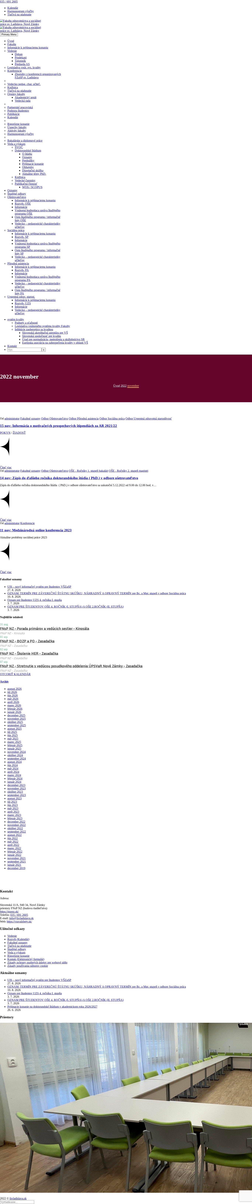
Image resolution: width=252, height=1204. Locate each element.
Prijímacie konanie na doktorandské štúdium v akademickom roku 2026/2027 (52, 1006)
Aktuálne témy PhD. (34, 173)
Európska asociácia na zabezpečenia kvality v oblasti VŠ (55, 342)
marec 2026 (14, 705)
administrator (12, 418)
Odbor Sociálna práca (112, 418)
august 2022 (14, 835)
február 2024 (14, 778)
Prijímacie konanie (33, 163)
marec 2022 (14, 848)
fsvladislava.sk (18, 1198)
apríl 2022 (13, 844)
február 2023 (14, 818)
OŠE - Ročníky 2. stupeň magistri (128, 470)
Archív (4, 681)
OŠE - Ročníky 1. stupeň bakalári (88, 470)
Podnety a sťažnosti (26, 322)
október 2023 (15, 791)
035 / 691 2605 (9, 1)
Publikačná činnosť (26, 183)
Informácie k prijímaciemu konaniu (27, 47)
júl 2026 (12, 692)
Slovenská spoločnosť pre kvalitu (41, 336)
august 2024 (14, 761)
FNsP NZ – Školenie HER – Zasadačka (29, 653)
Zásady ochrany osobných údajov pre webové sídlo (37, 962)
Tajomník (20, 60)
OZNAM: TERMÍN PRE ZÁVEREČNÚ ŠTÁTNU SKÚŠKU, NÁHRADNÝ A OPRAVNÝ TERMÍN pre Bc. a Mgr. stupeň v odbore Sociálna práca (96, 593)
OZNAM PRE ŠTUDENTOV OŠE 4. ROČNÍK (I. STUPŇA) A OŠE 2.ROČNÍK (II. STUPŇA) (65, 606)
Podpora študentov (18, 110)
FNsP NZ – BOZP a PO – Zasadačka (27, 641)
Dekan (19, 54)
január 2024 (14, 781)
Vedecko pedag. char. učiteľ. (24, 84)
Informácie (21, 207)
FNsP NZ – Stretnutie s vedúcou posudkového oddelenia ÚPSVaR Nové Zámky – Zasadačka (71, 666)
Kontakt (12, 346)
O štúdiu (27, 153)
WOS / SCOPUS (32, 187)
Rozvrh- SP (21, 236)
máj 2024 (12, 768)
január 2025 (14, 748)
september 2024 (16, 758)
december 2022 (16, 821)
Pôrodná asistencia (18, 263)
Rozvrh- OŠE (23, 203)
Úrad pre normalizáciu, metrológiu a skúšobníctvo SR (53, 339)
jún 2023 (12, 805)
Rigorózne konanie (18, 124)
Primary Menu (8, 34)
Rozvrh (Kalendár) (18, 939)
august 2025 (14, 728)
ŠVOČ (19, 147)
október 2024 (15, 755)
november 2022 (16, 825)
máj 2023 (12, 808)
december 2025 (16, 715)
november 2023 (16, 788)
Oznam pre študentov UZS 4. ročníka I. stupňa (34, 600)
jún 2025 (12, 735)
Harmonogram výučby (20, 11)
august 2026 (14, 688)
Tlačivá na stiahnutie (19, 14)
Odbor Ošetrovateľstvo (54, 418)
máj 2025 (12, 738)
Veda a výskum (16, 143)
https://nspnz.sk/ (9, 911)
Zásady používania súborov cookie (27, 965)
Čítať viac (6, 467)
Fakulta (11, 44)
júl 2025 (12, 732)
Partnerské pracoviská (20, 107)
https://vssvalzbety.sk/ (19, 921)
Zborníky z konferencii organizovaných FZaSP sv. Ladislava (38, 76)
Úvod (10, 40)
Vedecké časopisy (25, 180)
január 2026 (14, 712)
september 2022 (16, 831)
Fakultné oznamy (30, 418)
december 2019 (16, 868)
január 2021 (14, 864)
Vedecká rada (22, 100)
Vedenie (12, 50)
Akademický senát (25, 97)
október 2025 (15, 722)
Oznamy (27, 157)
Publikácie (13, 114)
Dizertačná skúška (32, 170)
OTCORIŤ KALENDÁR (15, 674)
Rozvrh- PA (22, 270)
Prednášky (28, 160)
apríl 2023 (13, 811)
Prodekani (21, 57)
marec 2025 (14, 741)
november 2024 (16, 751)
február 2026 (14, 708)
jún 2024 (12, 765)
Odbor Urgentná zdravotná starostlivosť (148, 418)
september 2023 (16, 795)
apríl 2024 (13, 771)
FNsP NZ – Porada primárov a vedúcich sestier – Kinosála (44, 628)
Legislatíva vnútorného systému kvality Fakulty (42, 326)
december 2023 (16, 785)
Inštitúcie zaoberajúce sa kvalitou (34, 329)
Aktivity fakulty (16, 130)
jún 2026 (12, 695)
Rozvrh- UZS (23, 303)
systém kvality (15, 319)
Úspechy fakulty (17, 127)
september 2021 (16, 861)
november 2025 (16, 718)
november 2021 (16, 858)
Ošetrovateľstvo (16, 197)
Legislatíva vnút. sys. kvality (24, 67)
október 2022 (15, 828)
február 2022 (14, 851)
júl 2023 (12, 801)
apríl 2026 (13, 702)
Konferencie (14, 70)
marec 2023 (14, 815)
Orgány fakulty (16, 94)
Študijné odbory (16, 193)
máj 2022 (12, 841)
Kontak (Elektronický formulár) (25, 959)
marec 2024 (14, 775)
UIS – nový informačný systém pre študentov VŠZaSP (39, 586)
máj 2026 (12, 698)
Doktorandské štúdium (28, 150)
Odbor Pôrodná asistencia (84, 418)
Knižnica (12, 87)
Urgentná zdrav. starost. (21, 296)
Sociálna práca (15, 230)
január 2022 (14, 854)
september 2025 (16, 725)
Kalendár (12, 7)
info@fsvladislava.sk (21, 918)
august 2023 (14, 798)
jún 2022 (12, 838)
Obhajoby (28, 167)
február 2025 (14, 745)
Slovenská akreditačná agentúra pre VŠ (45, 332)
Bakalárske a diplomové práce (24, 140)
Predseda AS (22, 64)
